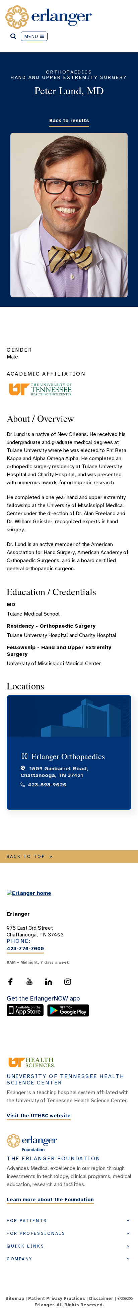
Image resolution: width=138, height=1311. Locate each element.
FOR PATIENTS (27, 1220)
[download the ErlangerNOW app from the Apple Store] (27, 1015)
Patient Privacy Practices (56, 1298)
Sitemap (14, 1298)
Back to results (69, 120)
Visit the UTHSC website (39, 1116)
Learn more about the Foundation (50, 1200)
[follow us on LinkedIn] (48, 981)
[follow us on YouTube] (29, 981)
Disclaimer (101, 1298)
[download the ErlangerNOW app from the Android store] (68, 1015)
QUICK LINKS (25, 1246)
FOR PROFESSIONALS (36, 1233)
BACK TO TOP (26, 856)
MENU (31, 36)
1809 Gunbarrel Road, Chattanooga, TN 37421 (54, 772)
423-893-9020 (47, 784)
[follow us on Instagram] (67, 981)
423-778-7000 (25, 948)
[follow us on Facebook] (10, 981)
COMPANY (19, 1259)
